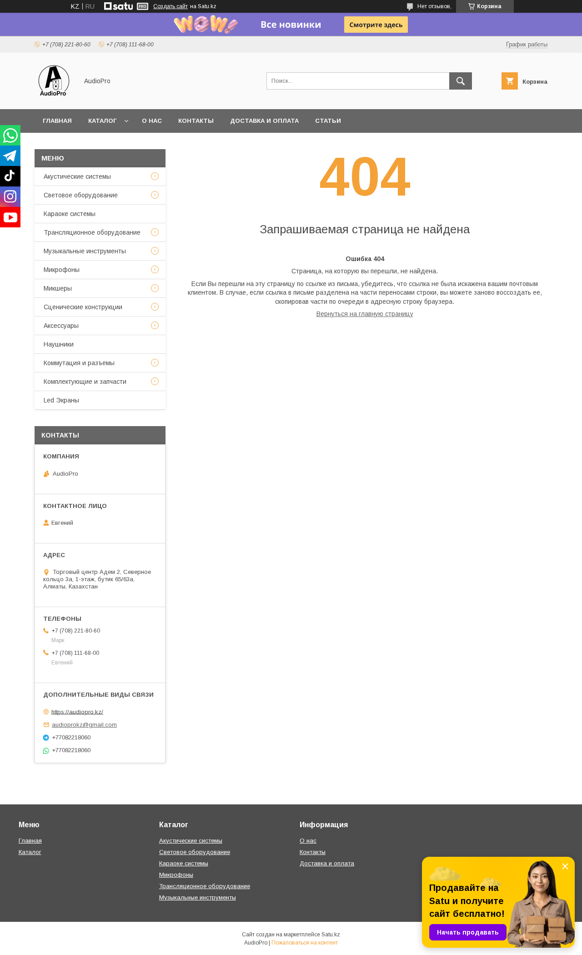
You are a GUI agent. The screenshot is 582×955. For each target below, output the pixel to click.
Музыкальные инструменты (85, 251)
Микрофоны (62, 269)
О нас (152, 120)
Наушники (59, 344)
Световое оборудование (81, 195)
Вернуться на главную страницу (364, 313)
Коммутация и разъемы (79, 363)
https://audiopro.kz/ (77, 711)
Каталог (102, 120)
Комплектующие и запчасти (85, 381)
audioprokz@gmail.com (84, 724)
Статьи (328, 120)
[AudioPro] (54, 97)
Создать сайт (170, 6)
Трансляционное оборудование (92, 232)
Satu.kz (330, 934)
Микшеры (58, 288)
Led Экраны (61, 400)
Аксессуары (61, 325)
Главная (57, 120)
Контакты (196, 120)
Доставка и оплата (264, 120)
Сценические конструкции (83, 307)
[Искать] (460, 81)
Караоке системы (69, 213)
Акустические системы (77, 176)
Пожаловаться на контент (304, 943)
